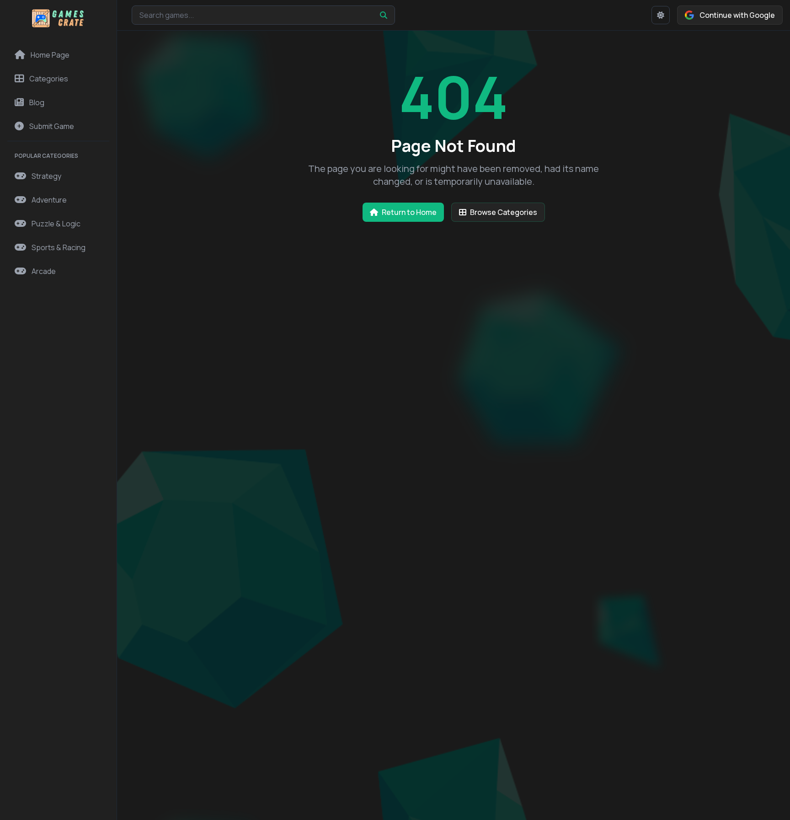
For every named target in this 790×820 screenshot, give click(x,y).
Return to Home (409, 212)
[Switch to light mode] (660, 15)
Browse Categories (503, 212)
